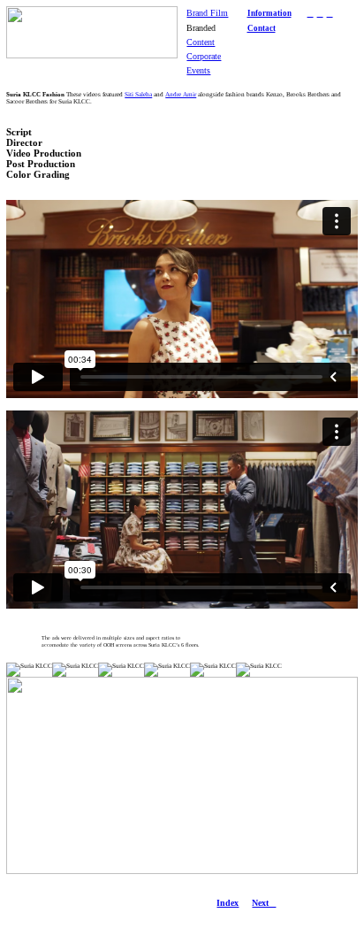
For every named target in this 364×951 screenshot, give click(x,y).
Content (200, 42)
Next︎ (264, 903)
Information (269, 13)
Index (227, 903)
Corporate (203, 56)
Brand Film (207, 13)
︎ (330, 13)
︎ (310, 13)
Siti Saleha (138, 94)
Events (198, 70)
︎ (320, 13)
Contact (261, 28)
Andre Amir (180, 94)
